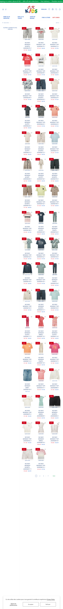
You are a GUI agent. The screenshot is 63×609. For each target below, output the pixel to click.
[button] (56, 9)
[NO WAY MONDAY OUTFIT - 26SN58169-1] (41, 218)
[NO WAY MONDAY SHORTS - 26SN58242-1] (41, 85)
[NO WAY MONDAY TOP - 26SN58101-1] (41, 375)
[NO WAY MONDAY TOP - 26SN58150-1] (55, 295)
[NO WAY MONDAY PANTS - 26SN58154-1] (55, 269)
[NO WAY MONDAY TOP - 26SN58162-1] (41, 244)
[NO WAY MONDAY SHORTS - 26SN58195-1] (55, 165)
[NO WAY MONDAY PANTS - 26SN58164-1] (55, 218)
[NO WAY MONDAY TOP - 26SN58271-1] (27, 60)
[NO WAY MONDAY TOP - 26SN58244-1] (27, 85)
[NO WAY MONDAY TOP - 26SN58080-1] (55, 375)
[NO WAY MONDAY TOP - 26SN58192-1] (41, 191)
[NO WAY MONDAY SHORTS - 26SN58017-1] (27, 455)
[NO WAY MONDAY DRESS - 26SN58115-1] (41, 322)
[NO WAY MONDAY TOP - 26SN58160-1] (55, 244)
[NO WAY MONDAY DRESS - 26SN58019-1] (41, 428)
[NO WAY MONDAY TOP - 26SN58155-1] (41, 269)
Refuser (48, 604)
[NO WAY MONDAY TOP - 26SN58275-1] (41, 34)
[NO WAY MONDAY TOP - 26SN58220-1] (55, 111)
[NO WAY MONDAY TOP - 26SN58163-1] (27, 244)
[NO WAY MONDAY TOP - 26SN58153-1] (27, 295)
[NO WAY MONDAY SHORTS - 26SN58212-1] (41, 138)
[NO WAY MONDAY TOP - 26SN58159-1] (27, 269)
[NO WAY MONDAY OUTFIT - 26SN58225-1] (27, 111)
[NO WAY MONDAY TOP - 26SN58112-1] (27, 348)
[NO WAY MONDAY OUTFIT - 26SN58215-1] (27, 138)
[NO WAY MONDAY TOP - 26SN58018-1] (55, 428)
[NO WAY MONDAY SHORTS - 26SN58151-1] (41, 295)
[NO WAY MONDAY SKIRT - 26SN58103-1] (27, 375)
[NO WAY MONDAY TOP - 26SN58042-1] (27, 428)
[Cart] (60, 9)
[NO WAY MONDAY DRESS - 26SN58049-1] (41, 402)
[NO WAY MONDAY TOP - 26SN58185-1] (55, 191)
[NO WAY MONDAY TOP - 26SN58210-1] (55, 138)
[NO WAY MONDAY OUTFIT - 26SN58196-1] (41, 165)
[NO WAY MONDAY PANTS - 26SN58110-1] (41, 348)
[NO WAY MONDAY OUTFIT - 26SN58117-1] (27, 322)
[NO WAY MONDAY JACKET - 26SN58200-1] (27, 165)
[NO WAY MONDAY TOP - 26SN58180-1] (27, 218)
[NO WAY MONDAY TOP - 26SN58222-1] (41, 111)
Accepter (30, 604)
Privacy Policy (51, 599)
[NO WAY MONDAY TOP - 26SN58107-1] (55, 348)
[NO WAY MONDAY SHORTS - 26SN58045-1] (55, 402)
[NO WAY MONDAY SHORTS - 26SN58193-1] (27, 191)
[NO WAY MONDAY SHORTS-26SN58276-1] (27, 34)
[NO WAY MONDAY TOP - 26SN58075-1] (27, 402)
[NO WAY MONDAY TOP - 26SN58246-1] (55, 60)
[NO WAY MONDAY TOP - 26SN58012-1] (41, 455)
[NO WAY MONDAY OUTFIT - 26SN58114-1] (55, 322)
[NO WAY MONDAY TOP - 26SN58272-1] (55, 34)
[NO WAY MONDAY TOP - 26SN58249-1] (41, 60)
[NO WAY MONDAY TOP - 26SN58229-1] (55, 85)
